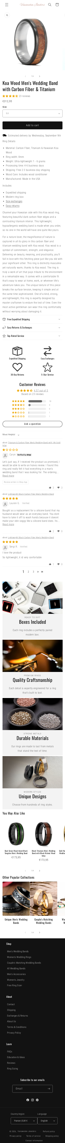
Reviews (11, 1063)
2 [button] (28, 571)
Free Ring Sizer (14, 985)
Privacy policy (15, 1136)
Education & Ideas (16, 1057)
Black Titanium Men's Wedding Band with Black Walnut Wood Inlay (43, 853)
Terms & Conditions (16, 1027)
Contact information (34, 1141)
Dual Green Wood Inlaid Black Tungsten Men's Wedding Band (16, 852)
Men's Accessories (16, 974)
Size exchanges (14, 201)
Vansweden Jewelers (27, 1131)
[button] (6, 4)
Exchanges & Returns (17, 1015)
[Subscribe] (48, 1089)
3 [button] (33, 571)
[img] (10, 449)
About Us (11, 1021)
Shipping (11, 1010)
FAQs (9, 1051)
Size (5, 107)
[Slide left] (25, 76)
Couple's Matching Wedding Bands (43, 921)
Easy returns (13, 205)
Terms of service (33, 1136)
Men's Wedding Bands (18, 951)
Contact (11, 1004)
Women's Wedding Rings (19, 957)
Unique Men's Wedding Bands (16, 921)
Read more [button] (8, 475)
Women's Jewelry (15, 979)
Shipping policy (52, 1136)
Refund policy (49, 1131)
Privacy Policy (14, 1032)
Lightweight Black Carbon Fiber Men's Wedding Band (31, 494)
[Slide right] (39, 76)
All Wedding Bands (16, 968)
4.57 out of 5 (41, 390)
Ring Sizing (12, 1068)
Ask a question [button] (32, 423)
